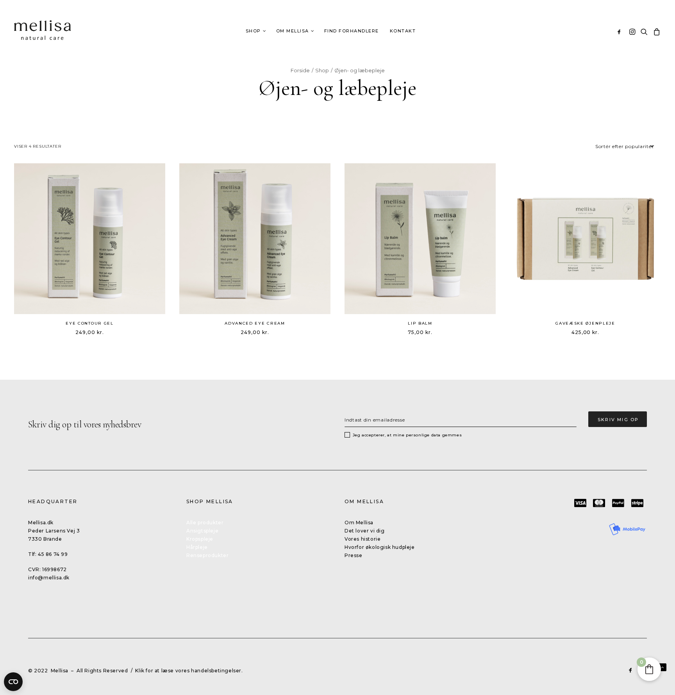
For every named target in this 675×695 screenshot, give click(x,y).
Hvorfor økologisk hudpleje (380, 547)
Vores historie (362, 539)
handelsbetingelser (216, 671)
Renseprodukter (207, 555)
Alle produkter (204, 522)
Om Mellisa (359, 522)
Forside (300, 70)
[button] (620, 31)
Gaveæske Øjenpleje (585, 323)
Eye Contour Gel (90, 323)
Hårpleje (197, 547)
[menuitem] (620, 31)
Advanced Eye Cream (255, 323)
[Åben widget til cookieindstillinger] (13, 681)
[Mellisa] (42, 30)
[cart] (655, 31)
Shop (322, 70)
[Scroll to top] (662, 667)
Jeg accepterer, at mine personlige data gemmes (407, 435)
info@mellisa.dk (49, 578)
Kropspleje (199, 539)
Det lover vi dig (365, 531)
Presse (353, 555)
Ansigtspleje (202, 531)
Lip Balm (420, 323)
